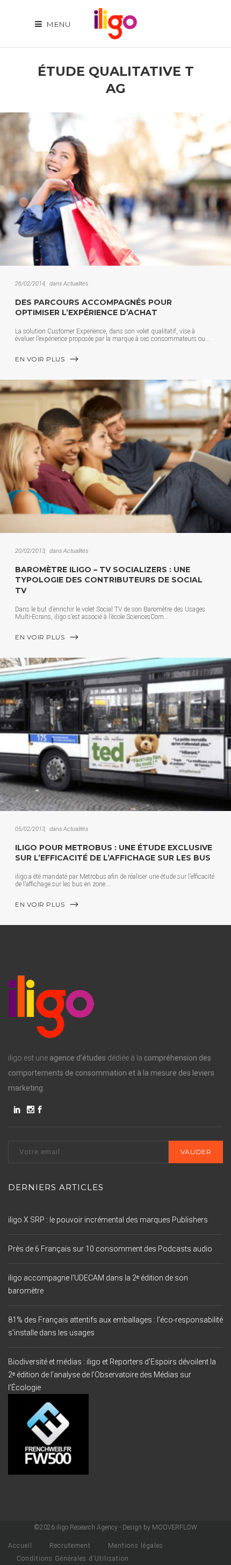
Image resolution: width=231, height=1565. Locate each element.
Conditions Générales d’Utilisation (73, 1558)
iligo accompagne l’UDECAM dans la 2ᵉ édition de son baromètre (98, 1284)
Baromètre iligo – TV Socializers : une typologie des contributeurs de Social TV (109, 580)
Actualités (75, 283)
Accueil (20, 1545)
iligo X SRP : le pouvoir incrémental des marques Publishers (108, 1219)
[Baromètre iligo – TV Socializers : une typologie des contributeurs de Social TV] (115, 456)
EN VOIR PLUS (39, 359)
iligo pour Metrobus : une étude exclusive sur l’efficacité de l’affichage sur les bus (113, 853)
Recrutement (70, 1545)
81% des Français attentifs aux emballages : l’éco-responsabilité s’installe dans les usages (115, 1326)
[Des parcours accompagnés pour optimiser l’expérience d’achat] (115, 189)
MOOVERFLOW (174, 1527)
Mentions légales (135, 1545)
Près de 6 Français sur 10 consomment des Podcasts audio (110, 1248)
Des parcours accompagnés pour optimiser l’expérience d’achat (93, 307)
